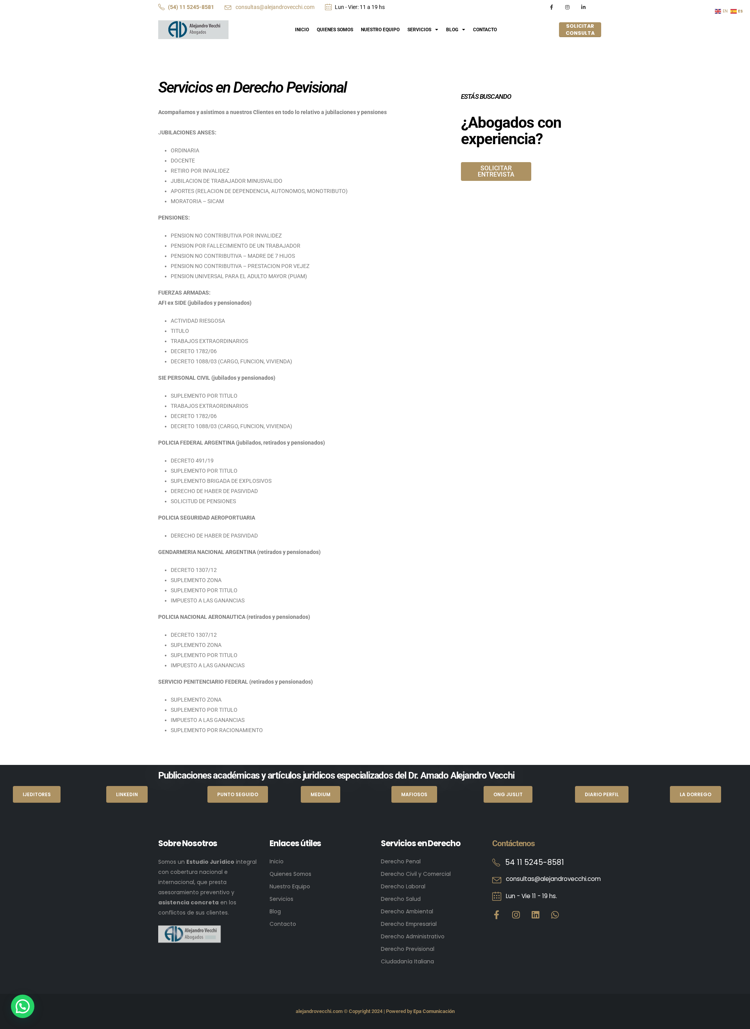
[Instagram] (567, 7)
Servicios (419, 29)
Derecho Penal (401, 861)
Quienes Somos (335, 29)
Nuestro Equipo (380, 29)
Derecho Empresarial (409, 924)
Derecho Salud (401, 899)
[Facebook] (551, 7)
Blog (452, 29)
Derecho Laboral (403, 886)
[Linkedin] (536, 915)
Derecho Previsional (407, 949)
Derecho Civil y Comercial (416, 874)
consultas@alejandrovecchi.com (274, 7)
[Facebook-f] (496, 915)
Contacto (485, 29)
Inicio (302, 29)
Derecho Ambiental (407, 911)
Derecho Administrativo (413, 936)
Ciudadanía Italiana (407, 961)
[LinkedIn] (583, 7)
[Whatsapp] (555, 915)
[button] (22, 1006)
